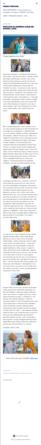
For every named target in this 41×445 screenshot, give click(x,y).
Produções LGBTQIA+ (16, 16)
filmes (8, 373)
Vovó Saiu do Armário (26, 373)
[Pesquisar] (37, 3)
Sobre (5, 16)
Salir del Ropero (15, 373)
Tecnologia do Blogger (22, 436)
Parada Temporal (11, 6)
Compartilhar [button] (7, 370)
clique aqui (34, 358)
